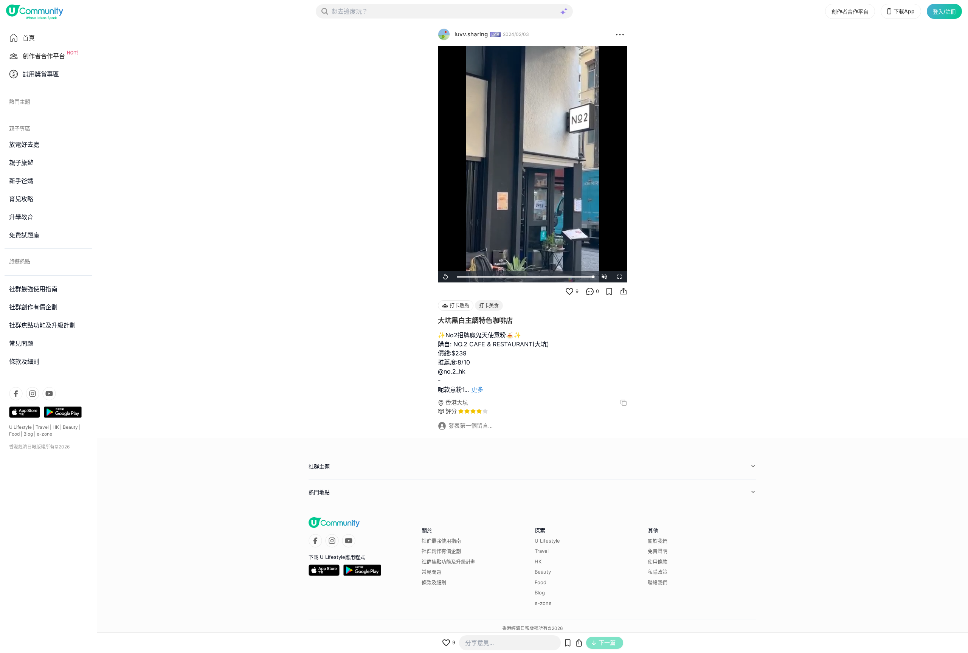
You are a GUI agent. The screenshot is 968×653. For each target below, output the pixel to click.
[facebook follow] (16, 393)
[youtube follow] (49, 393)
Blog (28, 434)
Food (14, 434)
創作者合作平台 (850, 11)
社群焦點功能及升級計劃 (449, 561)
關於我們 (657, 541)
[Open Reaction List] (620, 34)
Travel (42, 427)
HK (56, 427)
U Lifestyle (20, 427)
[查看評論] (589, 291)
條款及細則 (434, 582)
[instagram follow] (32, 393)
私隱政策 (657, 572)
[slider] (525, 277)
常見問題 (431, 572)
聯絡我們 (657, 582)
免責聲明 (657, 551)
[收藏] (609, 291)
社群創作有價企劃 (441, 551)
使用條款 (657, 561)
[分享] (623, 291)
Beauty (70, 427)
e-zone (44, 434)
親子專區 (19, 128)
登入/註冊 (944, 11)
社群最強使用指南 (441, 541)
